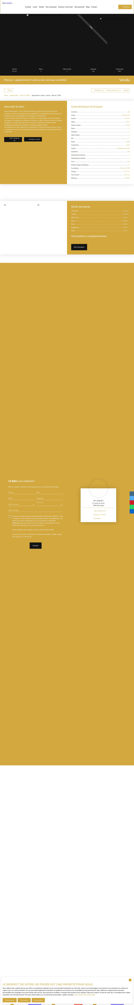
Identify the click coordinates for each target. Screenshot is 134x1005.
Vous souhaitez (39, 502)
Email (10, 498)
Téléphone (40, 498)
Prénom (11, 492)
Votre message (13, 510)
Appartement (14, 95)
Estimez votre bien (65, 7)
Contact (94, 7)
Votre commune (13, 504)
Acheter (28, 7)
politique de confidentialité (24, 536)
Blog (88, 7)
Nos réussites (51, 7)
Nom (38, 492)
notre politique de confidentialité (84, 995)
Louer (35, 7)
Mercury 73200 (25, 95)
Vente (6, 95)
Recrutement (79, 7)
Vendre (41, 7)
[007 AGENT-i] (9, 7)
